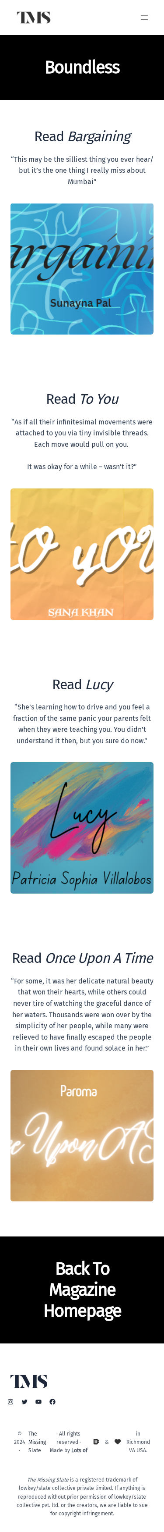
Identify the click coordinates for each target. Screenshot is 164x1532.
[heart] (117, 1441)
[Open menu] (145, 17)
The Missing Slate (37, 1442)
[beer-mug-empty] (96, 1441)
